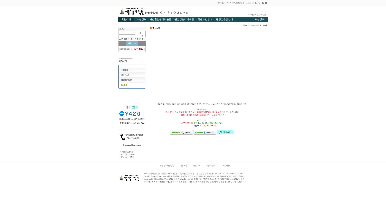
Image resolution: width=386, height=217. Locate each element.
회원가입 (221, 3)
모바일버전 (225, 166)
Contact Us (250, 3)
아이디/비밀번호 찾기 (235, 3)
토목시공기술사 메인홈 (256, 15)
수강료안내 (210, 166)
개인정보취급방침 (167, 166)
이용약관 (183, 166)
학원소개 (196, 166)
